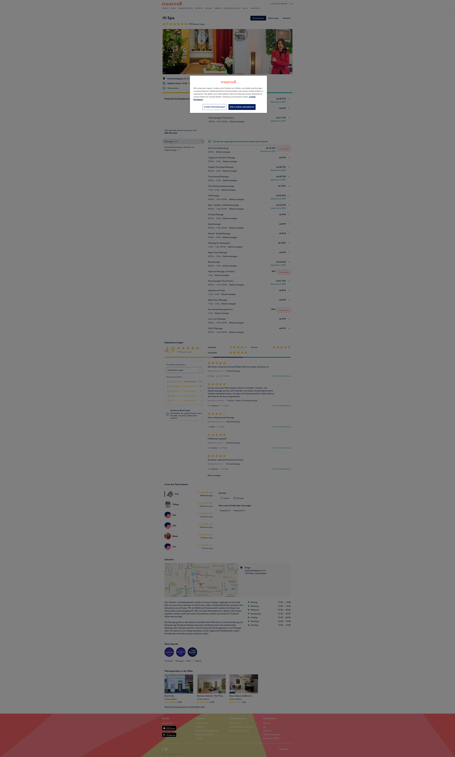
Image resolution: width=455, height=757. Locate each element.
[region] (228, 94)
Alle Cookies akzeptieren (242, 107)
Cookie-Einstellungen (214, 107)
